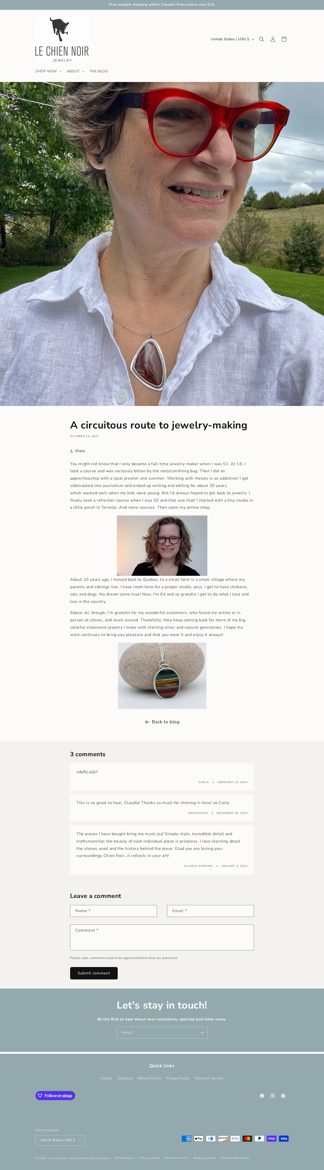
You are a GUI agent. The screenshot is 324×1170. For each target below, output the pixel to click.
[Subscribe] (201, 1033)
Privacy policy (149, 1158)
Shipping (124, 1078)
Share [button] (80, 450)
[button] (48, 71)
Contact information (235, 1158)
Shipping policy (204, 1158)
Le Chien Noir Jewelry (64, 1158)
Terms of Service (209, 1078)
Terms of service (176, 1158)
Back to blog (165, 722)
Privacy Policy (178, 1078)
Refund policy (124, 1158)
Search (106, 1078)
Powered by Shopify (95, 1158)
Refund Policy (149, 1078)
